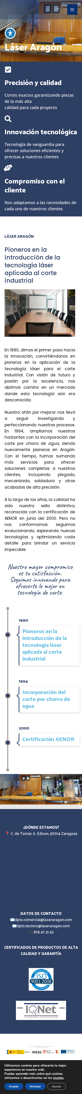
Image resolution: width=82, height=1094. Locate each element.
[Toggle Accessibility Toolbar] (10, 33)
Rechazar (35, 1086)
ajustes (58, 1078)
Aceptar (14, 1086)
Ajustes (56, 1086)
